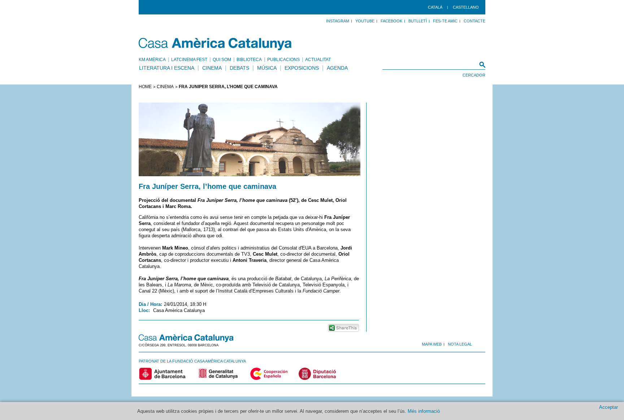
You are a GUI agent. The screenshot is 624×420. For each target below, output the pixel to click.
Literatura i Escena (166, 68)
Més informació (424, 411)
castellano (466, 7)
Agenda (337, 68)
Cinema (212, 68)
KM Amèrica (152, 59)
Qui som (222, 59)
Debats (239, 68)
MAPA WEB (432, 344)
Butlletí (417, 21)
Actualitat (318, 59)
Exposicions (302, 68)
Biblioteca (249, 59)
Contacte (474, 21)
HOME (145, 86)
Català (435, 7)
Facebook (391, 21)
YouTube (364, 21)
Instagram (337, 21)
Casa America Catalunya (215, 44)
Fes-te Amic (445, 21)
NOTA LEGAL (460, 344)
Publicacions (283, 59)
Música (267, 68)
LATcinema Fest (189, 59)
